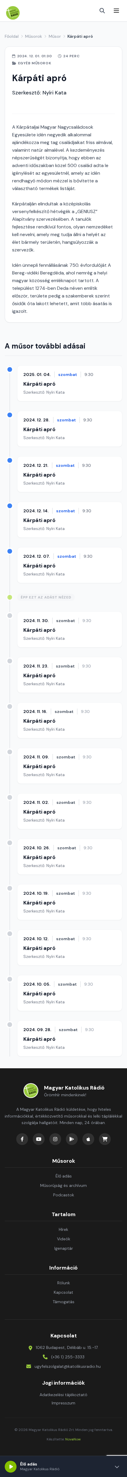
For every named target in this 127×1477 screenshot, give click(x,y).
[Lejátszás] (11, 1467)
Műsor (55, 36)
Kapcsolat (63, 1292)
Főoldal (12, 36)
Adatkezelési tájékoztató (63, 1394)
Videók (63, 1239)
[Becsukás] (117, 1466)
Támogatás (63, 1301)
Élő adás (64, 1176)
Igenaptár (63, 1248)
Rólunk (63, 1282)
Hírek (63, 1229)
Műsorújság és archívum (63, 1185)
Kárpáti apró (39, 383)
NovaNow (73, 1439)
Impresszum (63, 1403)
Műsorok (33, 36)
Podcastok (63, 1195)
